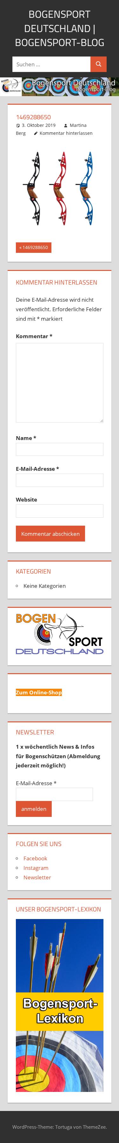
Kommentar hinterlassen (66, 133)
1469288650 (35, 248)
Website (26, 499)
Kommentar (34, 336)
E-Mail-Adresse (37, 468)
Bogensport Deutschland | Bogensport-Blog (59, 28)
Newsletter (37, 877)
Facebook (35, 858)
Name (26, 438)
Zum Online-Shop (39, 692)
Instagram (36, 867)
